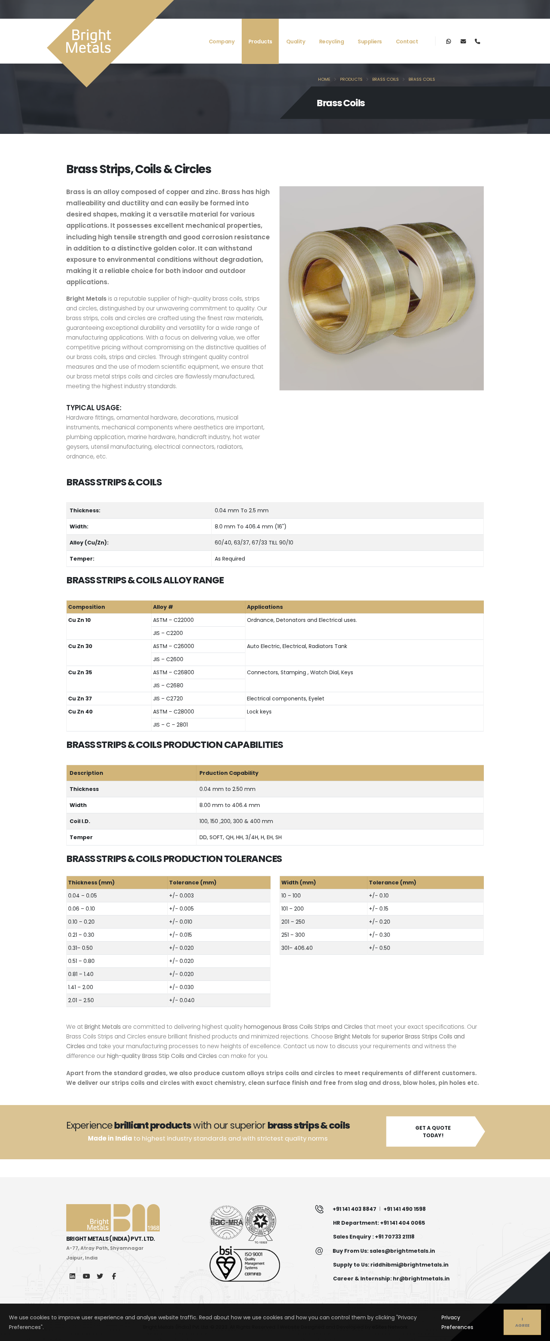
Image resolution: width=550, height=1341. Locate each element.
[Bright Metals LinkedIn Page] (72, 1276)
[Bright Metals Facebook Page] (114, 1276)
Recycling (331, 41)
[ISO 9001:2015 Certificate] (257, 1265)
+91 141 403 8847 (354, 1209)
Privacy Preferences (457, 1322)
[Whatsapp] (449, 41)
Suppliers (370, 41)
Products (260, 41)
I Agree (522, 1322)
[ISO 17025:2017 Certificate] (257, 1224)
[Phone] (477, 41)
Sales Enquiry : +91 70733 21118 (374, 1236)
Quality (295, 41)
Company (222, 41)
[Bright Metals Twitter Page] (100, 1276)
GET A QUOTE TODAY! (433, 1131)
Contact (407, 41)
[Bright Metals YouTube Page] (86, 1276)
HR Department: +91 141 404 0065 (379, 1223)
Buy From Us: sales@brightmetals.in (384, 1251)
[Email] (463, 41)
